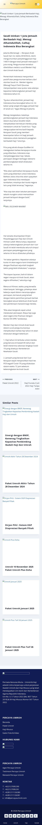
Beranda (6, 722)
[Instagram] (10, 816)
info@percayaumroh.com (16, 798)
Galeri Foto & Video (11, 733)
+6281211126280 (12, 792)
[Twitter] (14, 816)
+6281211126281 (12, 795)
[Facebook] (6, 816)
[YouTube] (19, 816)
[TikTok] (27, 816)
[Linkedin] (23, 816)
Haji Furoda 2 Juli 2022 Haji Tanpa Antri (31, 384)
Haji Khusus (8, 729)
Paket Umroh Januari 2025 (19, 608)
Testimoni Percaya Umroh (14, 771)
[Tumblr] (36, 816)
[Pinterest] (31, 816)
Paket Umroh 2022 (11, 381)
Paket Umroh (8, 726)
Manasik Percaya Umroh (13, 775)
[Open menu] (5, 4)
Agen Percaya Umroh (12, 768)
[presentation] (21, 419)
